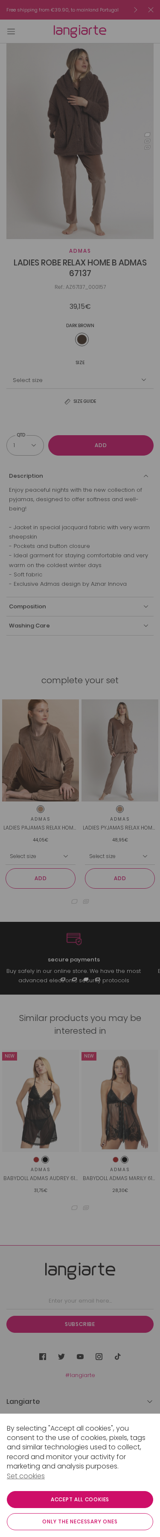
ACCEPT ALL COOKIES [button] (80, 1499)
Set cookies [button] (26, 1476)
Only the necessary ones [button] (79, 1521)
